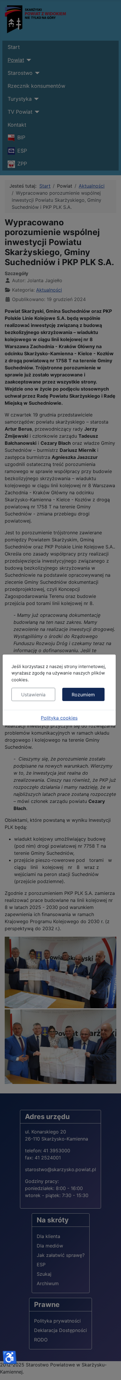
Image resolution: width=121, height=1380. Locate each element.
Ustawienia (33, 695)
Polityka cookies (59, 718)
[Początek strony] (110, 1369)
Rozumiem (83, 695)
